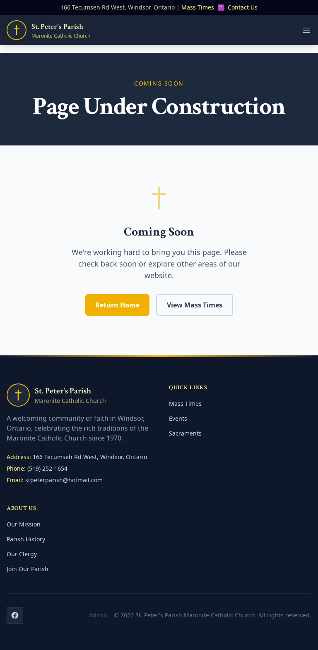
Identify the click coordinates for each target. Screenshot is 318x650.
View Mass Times (194, 305)
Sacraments (185, 433)
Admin (98, 615)
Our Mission (24, 524)
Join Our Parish (27, 569)
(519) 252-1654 (47, 468)
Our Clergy (22, 554)
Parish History (26, 539)
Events (178, 418)
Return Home (117, 305)
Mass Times (197, 7)
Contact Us (243, 7)
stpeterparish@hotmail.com (64, 480)
